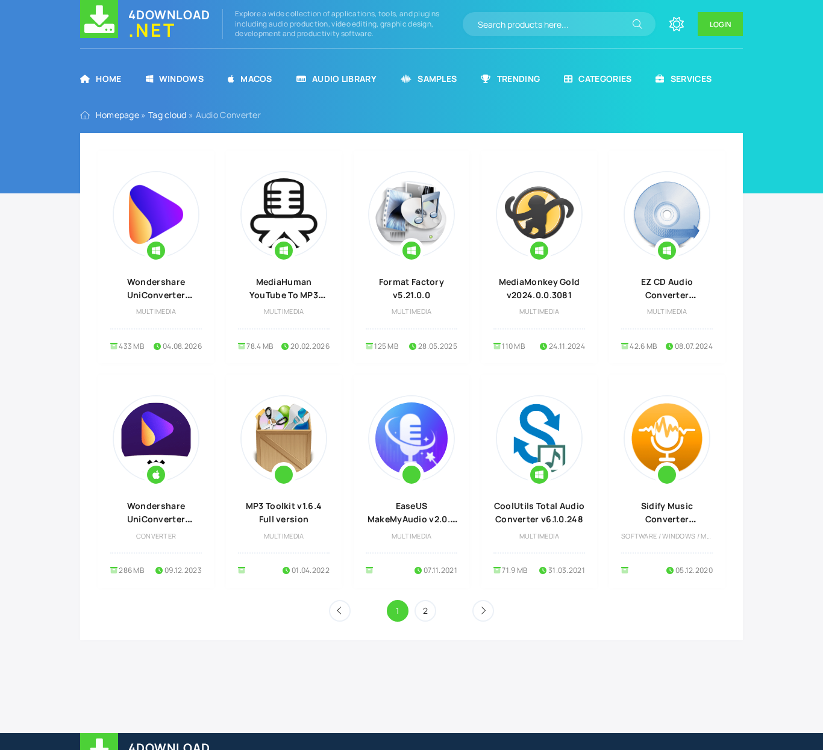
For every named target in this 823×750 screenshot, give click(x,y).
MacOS (256, 78)
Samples (437, 78)
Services (691, 78)
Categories (604, 78)
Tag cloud (167, 114)
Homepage (117, 114)
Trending (518, 78)
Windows (181, 78)
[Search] (637, 24)
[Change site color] (677, 24)
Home (108, 78)
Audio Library (344, 78)
